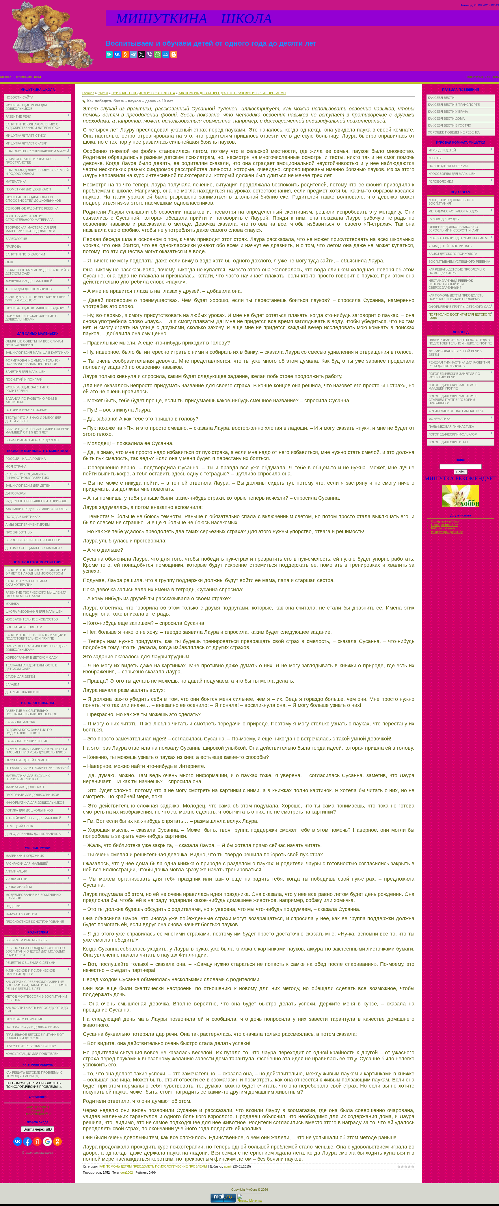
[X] (141, 54)
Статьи (103, 93)
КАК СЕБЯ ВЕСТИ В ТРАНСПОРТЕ (454, 104)
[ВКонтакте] (117, 54)
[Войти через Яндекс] (37, 1141)
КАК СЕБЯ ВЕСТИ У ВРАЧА (448, 111)
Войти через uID (37, 1129)
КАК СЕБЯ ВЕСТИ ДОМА (446, 118)
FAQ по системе (443, 528)
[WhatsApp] (157, 54)
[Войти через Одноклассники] (57, 1141)
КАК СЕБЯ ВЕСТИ (441, 97)
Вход (37, 76)
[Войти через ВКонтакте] (17, 1141)
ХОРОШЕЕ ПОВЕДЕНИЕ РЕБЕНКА (454, 132)
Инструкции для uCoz (447, 531)
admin (228, 1166)
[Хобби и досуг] (460, 505)
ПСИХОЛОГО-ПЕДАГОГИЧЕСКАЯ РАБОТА (143, 93)
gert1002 (126, 1172)
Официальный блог (445, 521)
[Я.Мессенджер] (109, 54)
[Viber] (149, 54)
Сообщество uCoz (444, 525)
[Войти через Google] (47, 1141)
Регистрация (22, 76)
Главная (5, 76)
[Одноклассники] (125, 54)
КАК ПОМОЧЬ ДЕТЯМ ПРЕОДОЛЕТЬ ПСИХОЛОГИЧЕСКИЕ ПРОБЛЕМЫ (33, 1084)
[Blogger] (173, 54)
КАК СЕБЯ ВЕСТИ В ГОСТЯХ (449, 125)
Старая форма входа (37, 1152)
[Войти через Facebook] (27, 1141)
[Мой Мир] (165, 54)
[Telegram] (133, 54)
